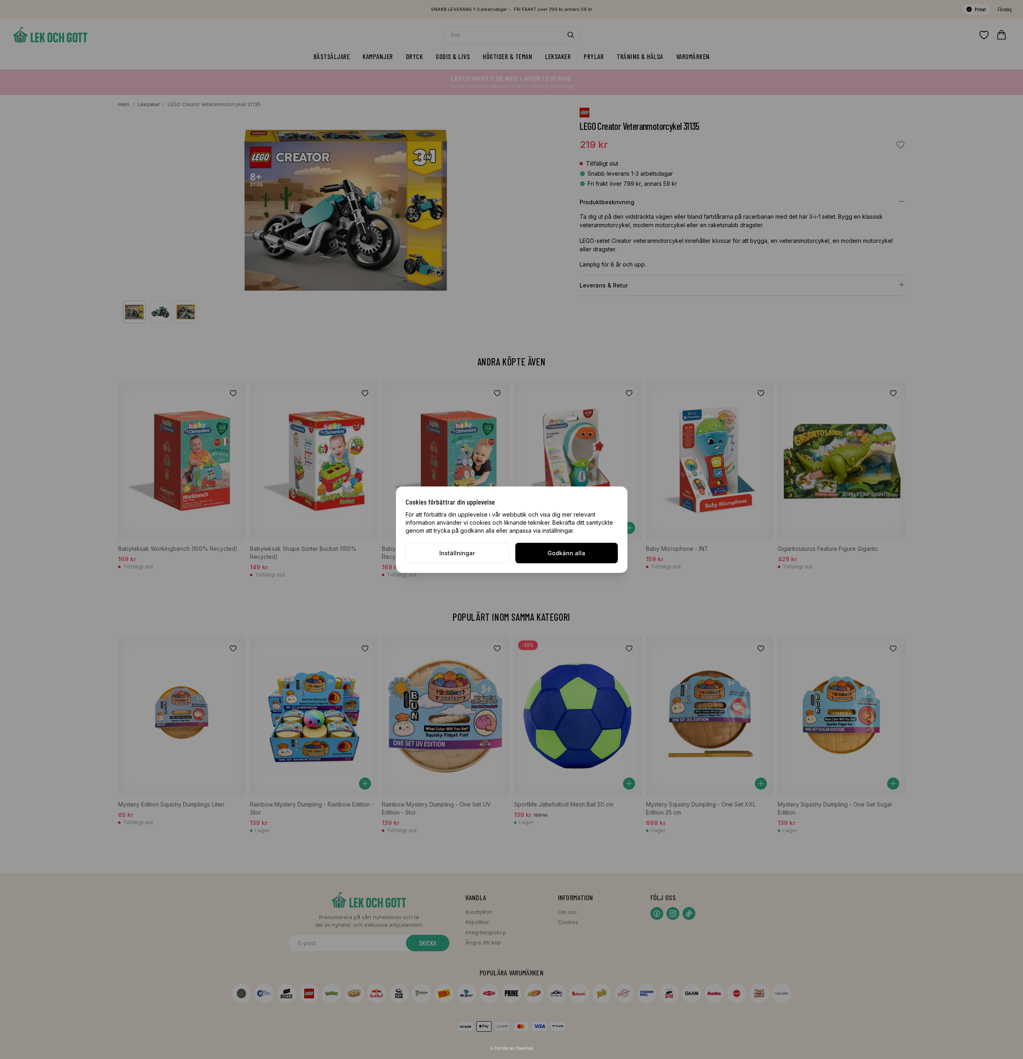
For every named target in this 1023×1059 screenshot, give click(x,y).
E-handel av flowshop (511, 1048)
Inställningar (457, 553)
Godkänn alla (566, 553)
